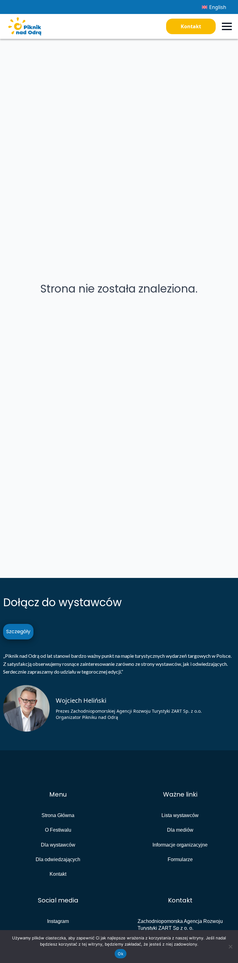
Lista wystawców (180, 815)
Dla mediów (180, 830)
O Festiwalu (58, 830)
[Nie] (230, 946)
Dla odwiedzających (58, 859)
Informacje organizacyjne (180, 844)
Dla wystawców (58, 844)
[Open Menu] (227, 26)
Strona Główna (58, 815)
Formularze (180, 859)
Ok (120, 953)
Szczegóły (18, 631)
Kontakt (191, 26)
